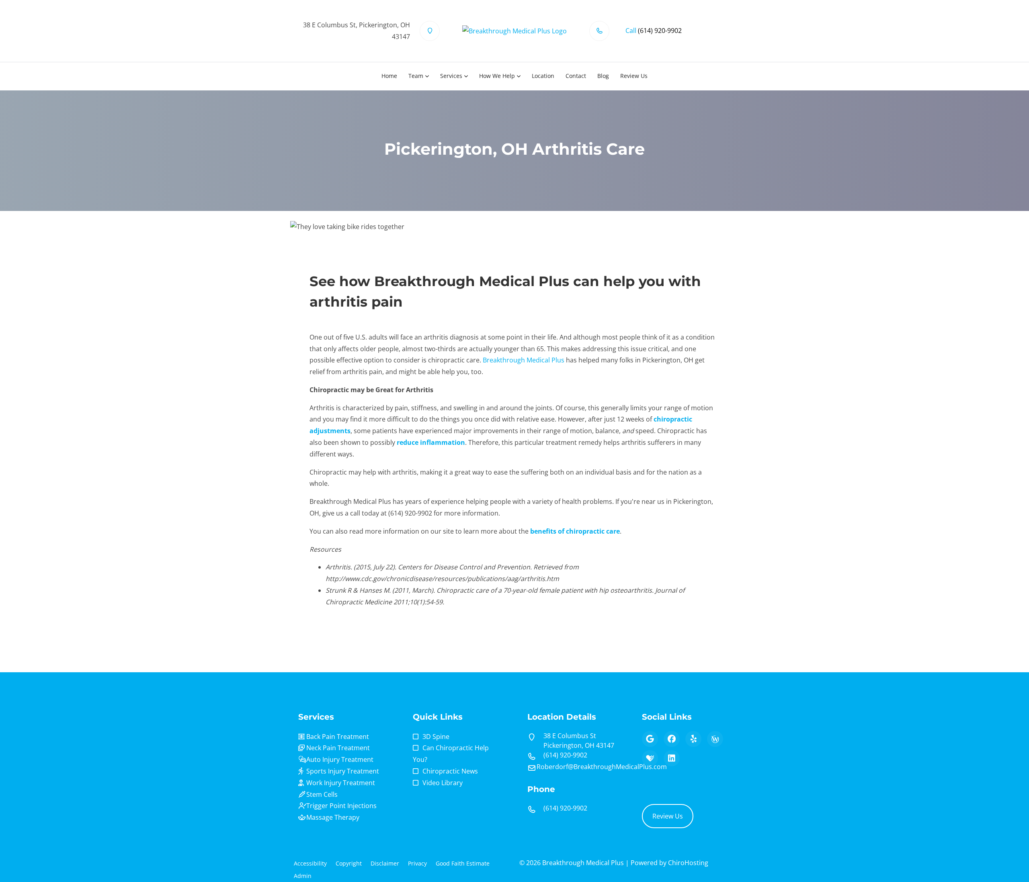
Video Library (442, 782)
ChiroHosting (688, 862)
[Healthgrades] (650, 758)
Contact (576, 76)
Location (543, 76)
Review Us (634, 76)
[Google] (650, 739)
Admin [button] (303, 876)
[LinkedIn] (672, 758)
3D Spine (435, 736)
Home (389, 76)
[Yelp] (693, 739)
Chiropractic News (450, 771)
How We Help (497, 76)
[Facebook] (672, 739)
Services (451, 76)
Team (415, 76)
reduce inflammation (431, 442)
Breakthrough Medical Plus (523, 360)
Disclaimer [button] (385, 863)
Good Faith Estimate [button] (463, 863)
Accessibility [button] (310, 863)
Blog (603, 76)
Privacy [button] (417, 863)
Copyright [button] (349, 863)
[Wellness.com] (715, 739)
